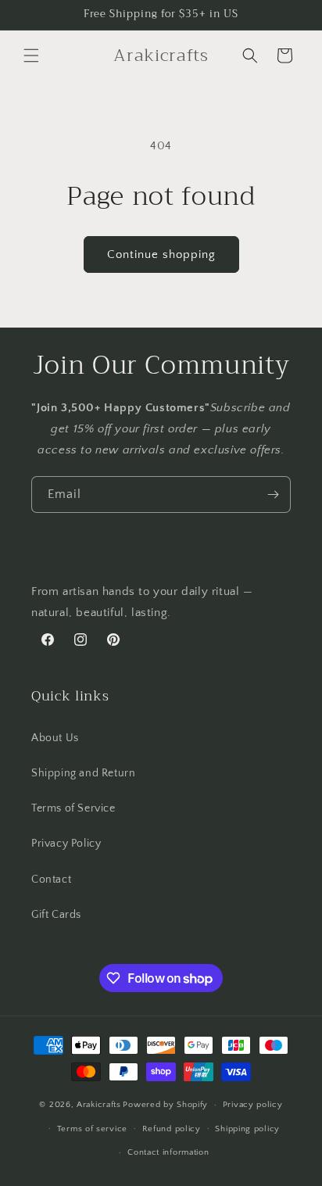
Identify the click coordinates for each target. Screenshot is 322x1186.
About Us (55, 738)
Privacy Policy (66, 843)
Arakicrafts (99, 1104)
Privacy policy (253, 1104)
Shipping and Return (83, 773)
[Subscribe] (273, 494)
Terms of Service (73, 808)
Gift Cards (56, 914)
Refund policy (171, 1129)
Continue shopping (161, 254)
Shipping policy (247, 1129)
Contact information (168, 1152)
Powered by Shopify (165, 1104)
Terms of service (92, 1129)
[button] (31, 55)
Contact (51, 879)
